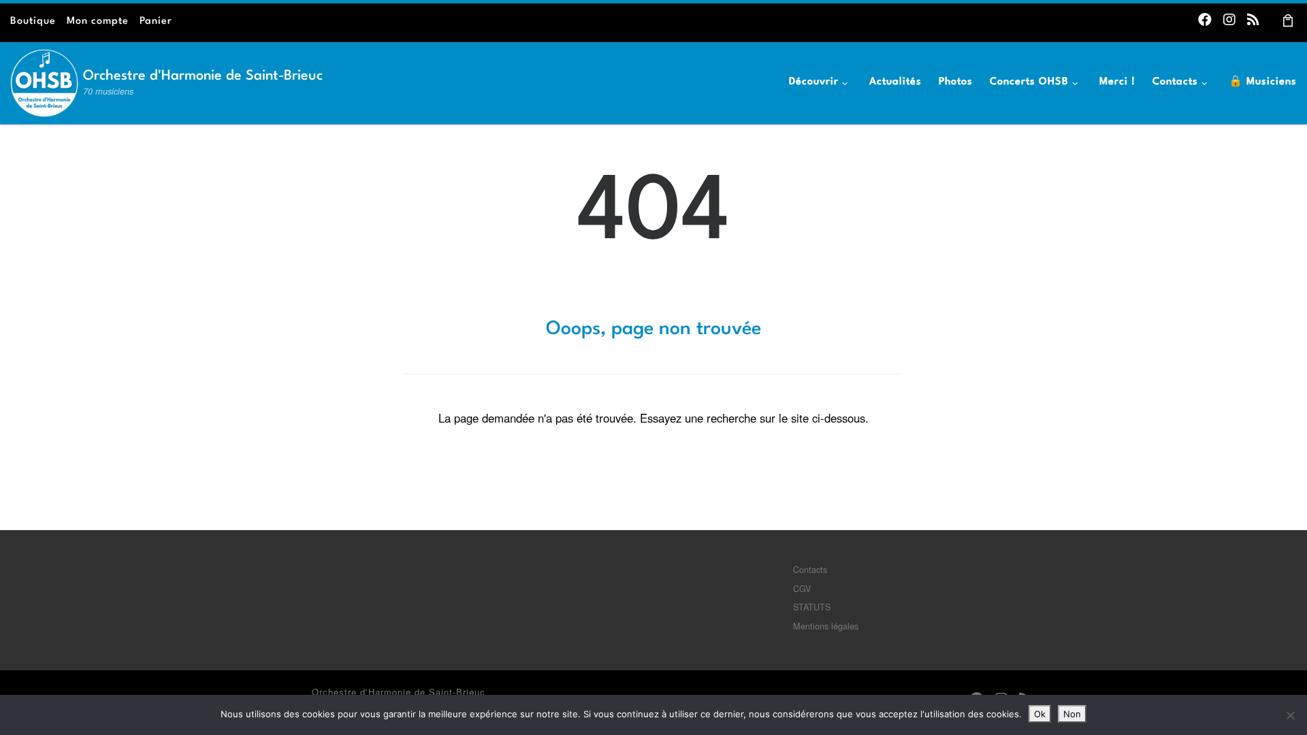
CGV (802, 588)
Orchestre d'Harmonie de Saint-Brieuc (398, 691)
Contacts (810, 569)
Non (1072, 713)
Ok (1040, 713)
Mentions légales (825, 625)
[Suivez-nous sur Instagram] (1229, 18)
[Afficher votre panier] (1288, 19)
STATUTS (811, 606)
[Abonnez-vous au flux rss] (1253, 18)
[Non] (1290, 715)
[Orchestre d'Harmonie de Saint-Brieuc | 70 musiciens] (44, 79)
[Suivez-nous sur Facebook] (1205, 18)
